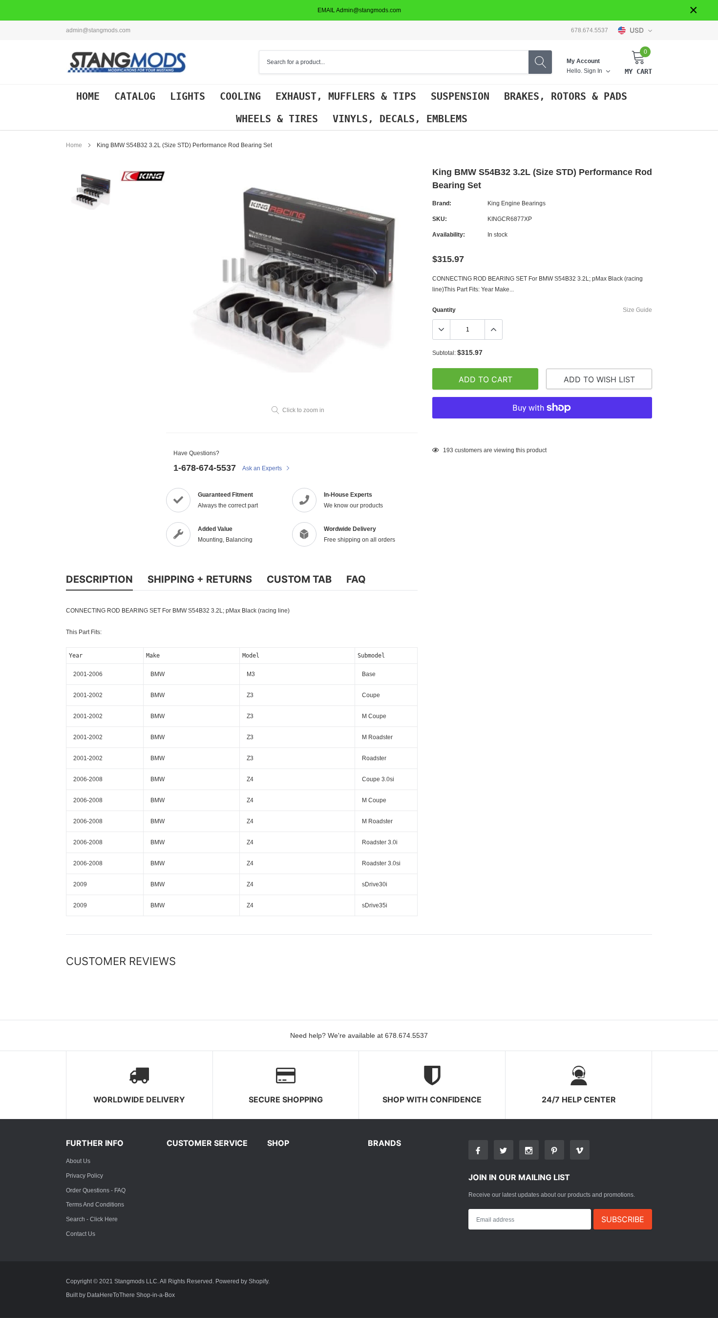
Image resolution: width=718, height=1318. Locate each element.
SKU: (439, 218)
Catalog (134, 96)
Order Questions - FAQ (96, 1190)
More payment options (542, 431)
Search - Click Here (92, 1219)
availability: (448, 234)
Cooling (240, 96)
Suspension (460, 96)
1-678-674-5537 (204, 467)
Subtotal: (444, 352)
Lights (187, 96)
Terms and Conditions (95, 1204)
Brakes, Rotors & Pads (565, 96)
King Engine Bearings (516, 203)
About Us (78, 1160)
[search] (540, 62)
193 (448, 450)
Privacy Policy (84, 1175)
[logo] (127, 62)
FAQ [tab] (356, 579)
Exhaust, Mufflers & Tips (345, 96)
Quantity (444, 309)
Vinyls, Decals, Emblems (400, 119)
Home (88, 96)
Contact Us (80, 1233)
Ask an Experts (262, 468)
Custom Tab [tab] (299, 579)
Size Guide (637, 309)
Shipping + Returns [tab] (200, 579)
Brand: (441, 203)
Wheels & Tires (277, 119)
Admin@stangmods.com (98, 30)
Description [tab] (99, 579)
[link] (91, 190)
